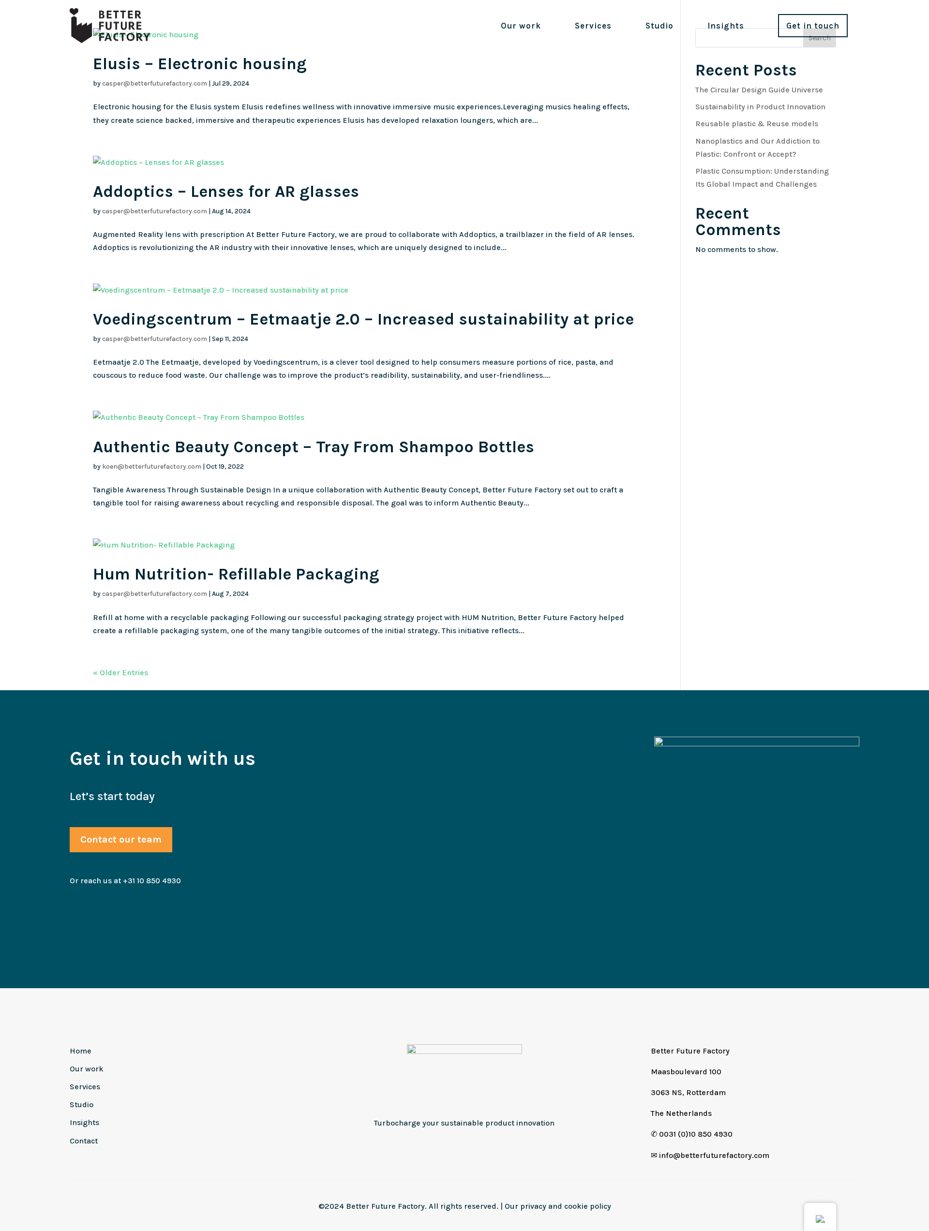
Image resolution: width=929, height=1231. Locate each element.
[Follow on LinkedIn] (431, 1145)
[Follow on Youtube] (498, 1145)
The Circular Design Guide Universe (759, 89)
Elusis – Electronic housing (200, 64)
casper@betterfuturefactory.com (154, 83)
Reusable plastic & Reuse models (756, 123)
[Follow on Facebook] (475, 1145)
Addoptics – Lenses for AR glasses (226, 191)
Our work (521, 25)
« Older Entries (120, 672)
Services (593, 25)
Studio (659, 25)
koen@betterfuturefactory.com (151, 466)
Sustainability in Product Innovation (760, 106)
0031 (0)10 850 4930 (696, 1134)
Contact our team (121, 839)
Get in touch (812, 25)
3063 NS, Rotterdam (688, 1092)
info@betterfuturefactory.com (714, 1155)
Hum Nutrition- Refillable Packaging (236, 574)
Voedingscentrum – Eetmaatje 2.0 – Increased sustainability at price (363, 319)
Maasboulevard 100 (686, 1071)
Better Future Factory (690, 1050)
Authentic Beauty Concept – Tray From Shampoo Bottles (313, 447)
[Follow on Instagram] (453, 1145)
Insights (725, 25)
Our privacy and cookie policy (558, 1206)
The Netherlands (681, 1113)
